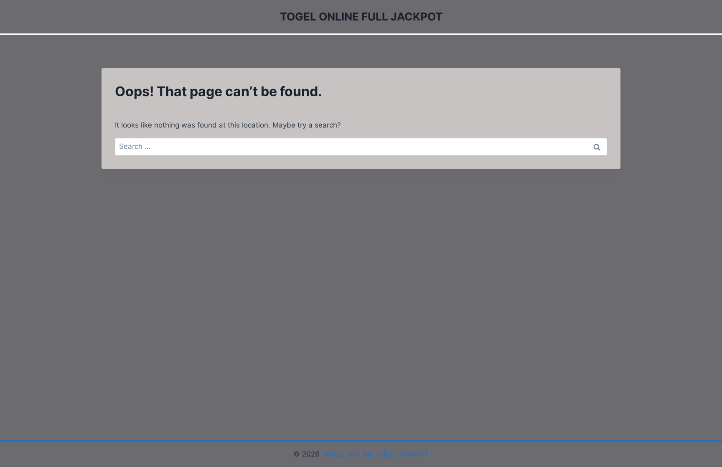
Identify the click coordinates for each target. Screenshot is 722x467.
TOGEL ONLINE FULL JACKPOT (375, 454)
